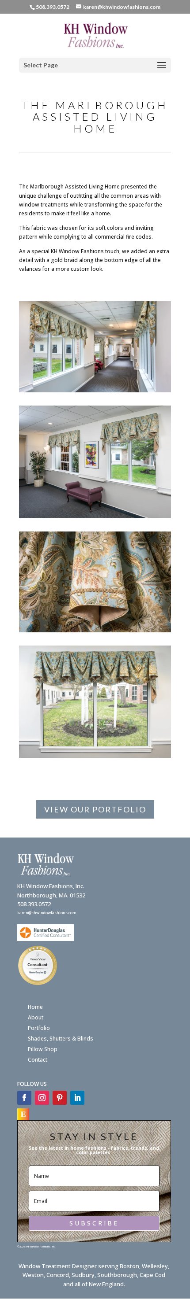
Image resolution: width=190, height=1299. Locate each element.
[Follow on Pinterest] (60, 1098)
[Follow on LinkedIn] (77, 1098)
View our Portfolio (95, 809)
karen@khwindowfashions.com (46, 912)
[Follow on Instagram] (42, 1098)
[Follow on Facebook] (24, 1098)
